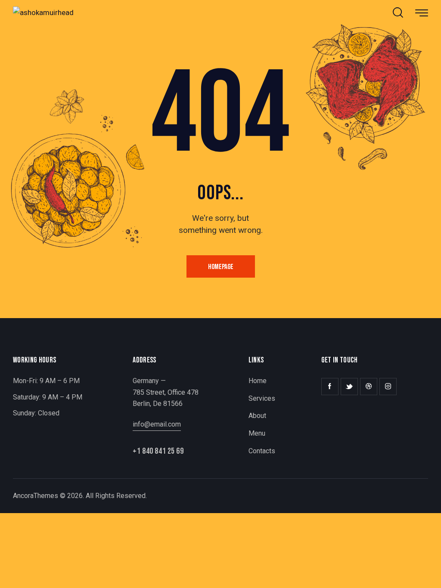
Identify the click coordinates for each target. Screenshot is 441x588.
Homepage (220, 267)
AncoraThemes (35, 496)
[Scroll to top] (415, 570)
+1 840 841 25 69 (158, 451)
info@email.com (157, 424)
